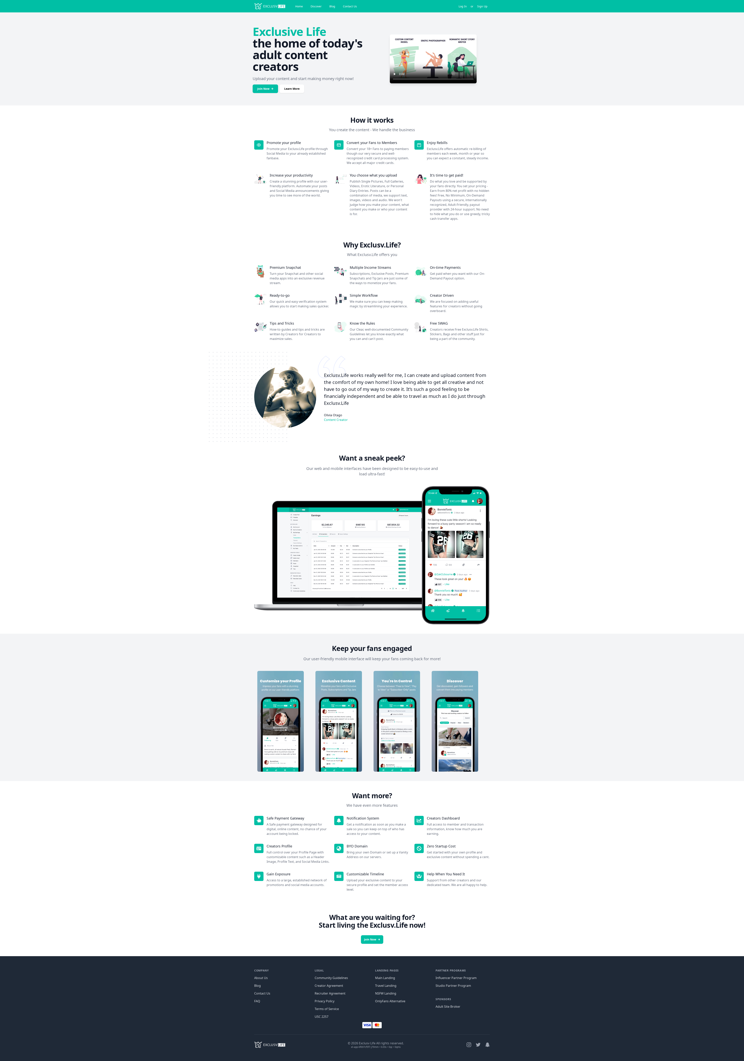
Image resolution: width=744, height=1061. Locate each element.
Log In (463, 6)
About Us (261, 978)
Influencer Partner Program (456, 978)
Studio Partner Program (453, 985)
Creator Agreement (329, 985)
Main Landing (385, 978)
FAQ (257, 1001)
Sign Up (482, 6)
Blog (332, 6)
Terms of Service (327, 1009)
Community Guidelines (331, 978)
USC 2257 (321, 1016)
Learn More (292, 88)
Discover (316, 6)
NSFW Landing (385, 993)
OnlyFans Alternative (390, 1001)
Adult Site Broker (448, 1006)
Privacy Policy (324, 1001)
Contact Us (350, 6)
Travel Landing (385, 985)
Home (299, 6)
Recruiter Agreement (330, 993)
